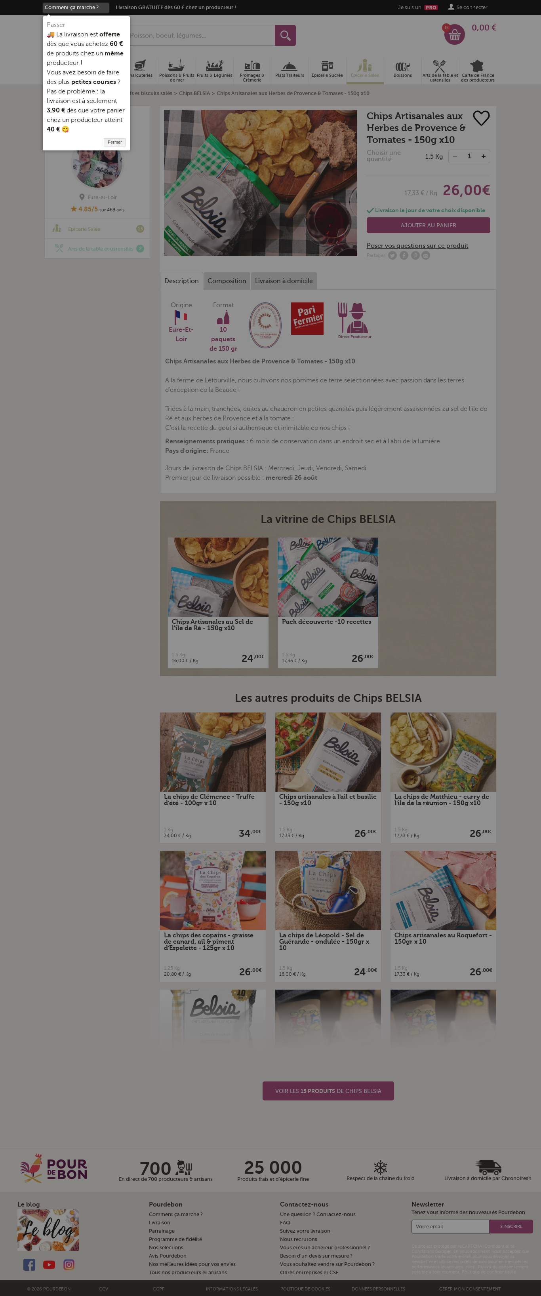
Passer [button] (56, 25)
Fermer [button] (115, 142)
